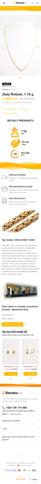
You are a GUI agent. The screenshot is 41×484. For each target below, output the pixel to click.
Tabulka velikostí (11, 109)
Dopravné (11, 102)
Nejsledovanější (14, 331)
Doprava (25, 109)
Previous (3, 47)
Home (3, 7)
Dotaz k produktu (11, 113)
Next (38, 47)
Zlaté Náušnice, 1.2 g (30, 366)
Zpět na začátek (20, 479)
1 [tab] (19, 77)
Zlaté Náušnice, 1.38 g (11, 366)
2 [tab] (21, 77)
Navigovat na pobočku (12, 324)
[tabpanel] (20, 45)
